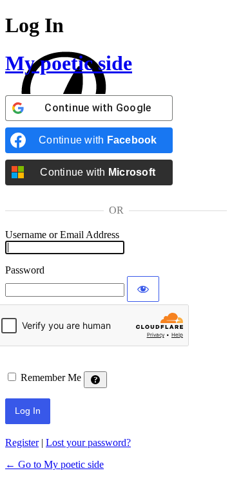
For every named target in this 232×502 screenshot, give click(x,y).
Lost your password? (88, 442)
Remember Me (51, 377)
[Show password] (143, 289)
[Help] (95, 379)
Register (22, 442)
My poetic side (68, 63)
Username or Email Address (62, 234)
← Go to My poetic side (54, 464)
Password (24, 270)
